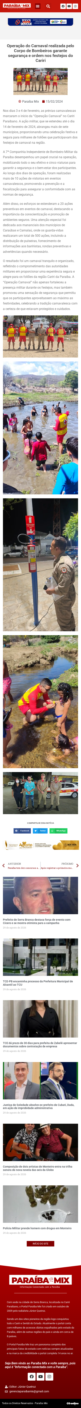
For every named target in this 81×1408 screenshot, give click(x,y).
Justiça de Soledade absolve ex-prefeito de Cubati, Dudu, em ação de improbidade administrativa (38, 1106)
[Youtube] (69, 6)
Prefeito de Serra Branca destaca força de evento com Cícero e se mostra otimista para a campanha (36, 921)
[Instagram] (75, 6)
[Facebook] (63, 6)
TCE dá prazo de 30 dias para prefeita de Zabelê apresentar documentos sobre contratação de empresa (40, 1044)
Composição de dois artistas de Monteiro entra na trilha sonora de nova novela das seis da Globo (37, 1168)
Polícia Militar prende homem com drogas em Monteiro (37, 1228)
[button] (38, 6)
